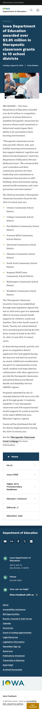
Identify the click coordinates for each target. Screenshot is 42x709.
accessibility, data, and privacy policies (20, 702)
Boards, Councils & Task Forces (17, 619)
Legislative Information (13, 642)
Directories (8, 628)
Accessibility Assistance (14, 609)
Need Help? (8, 665)
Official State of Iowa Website (13, 2)
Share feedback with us (22, 595)
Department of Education (14, 11)
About (5, 605)
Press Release (32, 65)
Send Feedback (10, 696)
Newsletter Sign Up (12, 646)
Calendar (7, 623)
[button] (33, 706)
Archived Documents (12, 670)
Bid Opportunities (11, 614)
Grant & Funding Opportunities (17, 633)
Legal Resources (10, 637)
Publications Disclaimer (14, 656)
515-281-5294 (16, 580)
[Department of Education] (8, 9)
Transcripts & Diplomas (13, 660)
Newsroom (8, 651)
